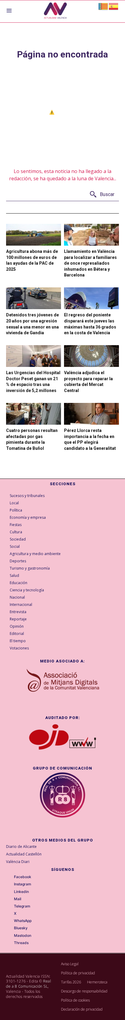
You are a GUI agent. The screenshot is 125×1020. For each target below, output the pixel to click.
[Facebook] (9, 877)
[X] (9, 913)
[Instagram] (9, 884)
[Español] (114, 6)
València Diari (17, 861)
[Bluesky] (9, 928)
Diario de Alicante (21, 846)
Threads (21, 943)
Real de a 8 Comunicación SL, (28, 984)
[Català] (103, 6)
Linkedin (21, 892)
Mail (17, 899)
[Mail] (9, 899)
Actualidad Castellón (24, 854)
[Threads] (9, 943)
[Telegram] (9, 906)
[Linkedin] (9, 891)
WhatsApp (23, 921)
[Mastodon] (9, 935)
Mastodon (22, 935)
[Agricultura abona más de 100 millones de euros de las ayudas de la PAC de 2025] (33, 235)
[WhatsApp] (9, 921)
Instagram (22, 884)
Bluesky (21, 928)
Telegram (22, 906)
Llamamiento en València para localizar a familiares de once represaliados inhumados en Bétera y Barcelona (90, 263)
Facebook (22, 877)
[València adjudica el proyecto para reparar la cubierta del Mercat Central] (91, 356)
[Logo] (55, 11)
